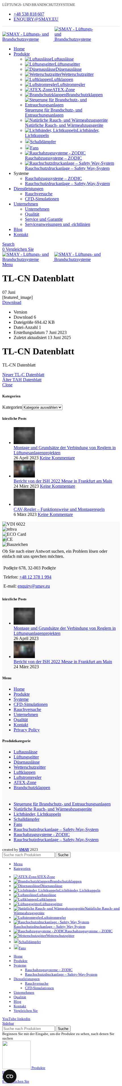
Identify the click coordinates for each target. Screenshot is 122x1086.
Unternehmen (37, 209)
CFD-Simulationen (42, 198)
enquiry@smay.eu (34, 586)
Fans (34, 147)
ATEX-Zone (63, 89)
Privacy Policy (27, 729)
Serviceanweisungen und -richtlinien (57, 224)
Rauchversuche (38, 193)
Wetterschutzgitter (78, 74)
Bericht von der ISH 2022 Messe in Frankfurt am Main (63, 481)
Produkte (22, 694)
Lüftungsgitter (67, 64)
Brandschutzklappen (84, 94)
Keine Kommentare (57, 457)
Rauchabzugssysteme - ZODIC (42, 834)
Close (7, 384)
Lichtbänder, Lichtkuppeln (37, 814)
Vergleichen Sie (26, 1010)
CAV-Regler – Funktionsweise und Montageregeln (59, 509)
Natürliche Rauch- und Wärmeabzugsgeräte (64, 125)
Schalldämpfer (43, 141)
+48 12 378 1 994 (35, 577)
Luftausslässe (25, 751)
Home (19, 689)
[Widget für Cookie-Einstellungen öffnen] (9, 1076)
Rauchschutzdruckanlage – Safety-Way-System (67, 183)
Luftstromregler (71, 84)
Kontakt (21, 724)
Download (11, 302)
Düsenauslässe (69, 69)
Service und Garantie (44, 219)
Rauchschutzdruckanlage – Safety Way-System (67, 168)
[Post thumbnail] (24, 442)
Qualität (32, 214)
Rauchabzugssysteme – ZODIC (53, 158)
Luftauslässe (63, 59)
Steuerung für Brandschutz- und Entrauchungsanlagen (53, 112)
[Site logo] (28, 39)
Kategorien (12, 407)
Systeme (21, 699)
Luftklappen (62, 79)
